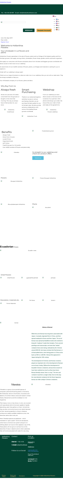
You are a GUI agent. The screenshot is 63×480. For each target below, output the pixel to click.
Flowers (4, 178)
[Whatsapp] (57, 7)
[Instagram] (53, 7)
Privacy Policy (4, 476)
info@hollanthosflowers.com (28, 12)
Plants (34, 204)
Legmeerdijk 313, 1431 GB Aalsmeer (33, 450)
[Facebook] (48, 7)
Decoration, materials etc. (9, 300)
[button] (18, 30)
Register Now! (5, 42)
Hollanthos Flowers (5, 2)
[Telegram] (53, 12)
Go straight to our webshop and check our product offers (44, 153)
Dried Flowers (6, 275)
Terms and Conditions (13, 476)
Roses (9, 247)
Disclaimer (22, 476)
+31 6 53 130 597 (18, 442)
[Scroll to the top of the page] (0, 479)
